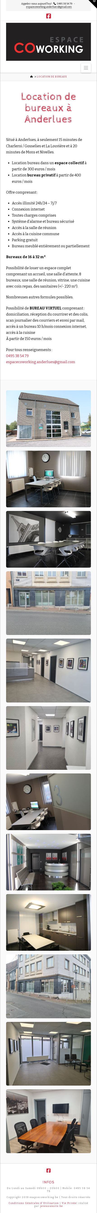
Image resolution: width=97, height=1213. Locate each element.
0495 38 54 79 (17, 356)
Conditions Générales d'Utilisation (34, 1203)
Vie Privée (69, 1203)
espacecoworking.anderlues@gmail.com (49, 6)
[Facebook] (48, 16)
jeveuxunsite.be (51, 1206)
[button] (86, 68)
